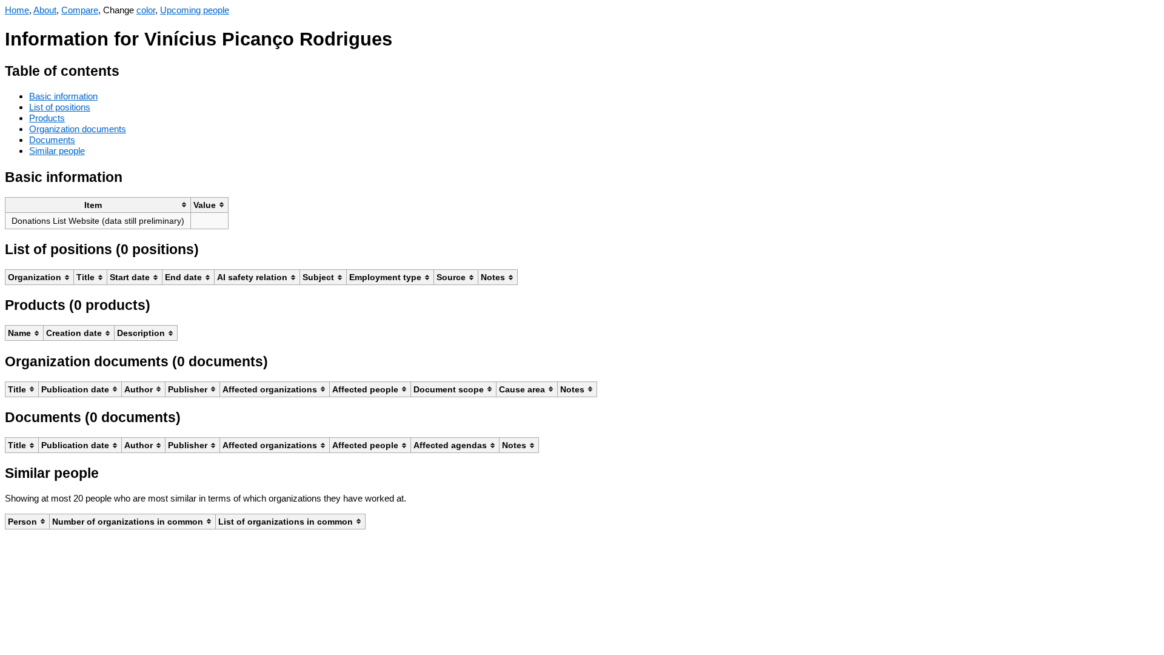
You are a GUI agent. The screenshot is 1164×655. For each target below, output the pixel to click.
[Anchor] (129, 69)
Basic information (63, 96)
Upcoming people (194, 10)
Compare (79, 10)
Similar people (57, 151)
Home (17, 10)
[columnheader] (98, 204)
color (145, 10)
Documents (52, 140)
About (44, 10)
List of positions (59, 107)
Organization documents (77, 129)
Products (47, 118)
